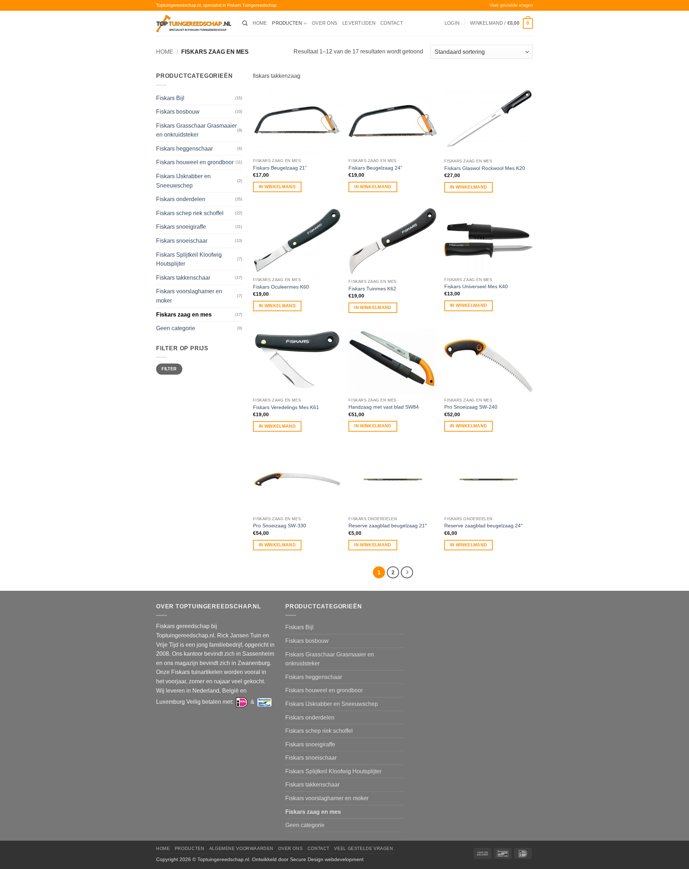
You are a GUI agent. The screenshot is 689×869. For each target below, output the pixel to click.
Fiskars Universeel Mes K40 (476, 286)
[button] (452, 23)
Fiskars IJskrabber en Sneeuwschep (183, 181)
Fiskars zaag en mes (184, 315)
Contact (391, 23)
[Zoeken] (245, 23)
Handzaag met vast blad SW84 (383, 407)
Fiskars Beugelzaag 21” (280, 168)
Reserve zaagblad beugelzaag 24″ (483, 525)
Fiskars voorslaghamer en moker (189, 296)
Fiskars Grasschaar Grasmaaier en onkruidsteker (196, 130)
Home (260, 23)
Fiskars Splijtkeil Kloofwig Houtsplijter (189, 259)
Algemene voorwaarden (241, 848)
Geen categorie (175, 328)
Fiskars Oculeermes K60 (281, 287)
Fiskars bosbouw (178, 112)
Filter (169, 368)
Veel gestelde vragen (511, 5)
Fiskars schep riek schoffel (190, 213)
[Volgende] (407, 572)
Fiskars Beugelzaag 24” (375, 168)
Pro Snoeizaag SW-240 (470, 407)
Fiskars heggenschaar (184, 149)
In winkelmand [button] (277, 187)
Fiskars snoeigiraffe (181, 227)
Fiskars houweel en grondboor (195, 162)
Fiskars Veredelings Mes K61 (286, 407)
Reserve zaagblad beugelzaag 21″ (387, 525)
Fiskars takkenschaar (183, 278)
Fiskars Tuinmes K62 (372, 288)
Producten (287, 23)
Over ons (324, 23)
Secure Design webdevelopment (327, 859)
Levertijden (358, 23)
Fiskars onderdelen (180, 199)
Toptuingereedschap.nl (223, 859)
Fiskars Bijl (170, 98)
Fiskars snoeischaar (181, 241)
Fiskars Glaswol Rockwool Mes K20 (484, 168)
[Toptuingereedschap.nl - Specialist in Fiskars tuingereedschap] (193, 23)
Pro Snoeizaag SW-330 (279, 525)
